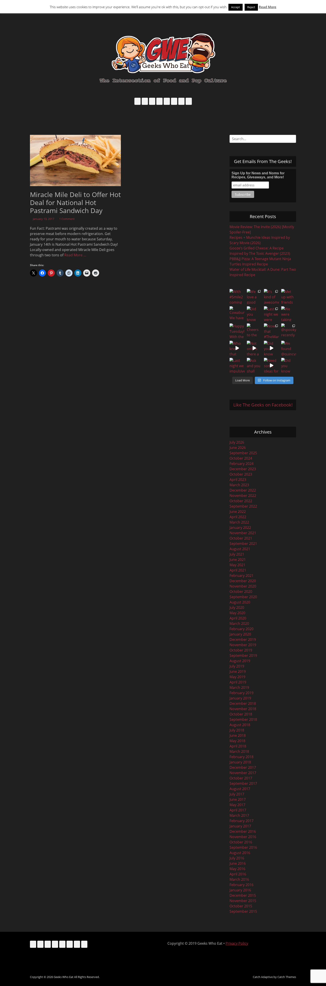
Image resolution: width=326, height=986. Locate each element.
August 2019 (240, 660)
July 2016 (237, 858)
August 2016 (240, 852)
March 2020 (239, 623)
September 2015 (243, 911)
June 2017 (238, 799)
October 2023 (241, 474)
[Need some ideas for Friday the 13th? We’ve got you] (271, 365)
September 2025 (243, 452)
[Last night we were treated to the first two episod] (271, 313)
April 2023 (238, 479)
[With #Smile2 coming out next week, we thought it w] (237, 296)
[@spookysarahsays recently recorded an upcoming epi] (288, 331)
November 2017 (243, 772)
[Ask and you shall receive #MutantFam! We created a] (254, 365)
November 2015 (243, 900)
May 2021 (237, 564)
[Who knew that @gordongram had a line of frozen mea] (237, 348)
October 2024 (241, 458)
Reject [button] (251, 7)
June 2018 (238, 735)
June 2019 (238, 671)
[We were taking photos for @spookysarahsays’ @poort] (288, 313)
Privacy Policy (237, 943)
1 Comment (67, 219)
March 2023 (239, 484)
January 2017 (240, 826)
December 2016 (243, 831)
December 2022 (243, 490)
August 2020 (240, 602)
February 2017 (241, 820)
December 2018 (243, 703)
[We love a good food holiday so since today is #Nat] (254, 296)
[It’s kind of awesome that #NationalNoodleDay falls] (271, 296)
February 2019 (241, 692)
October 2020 (241, 591)
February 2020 (241, 628)
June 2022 (238, 511)
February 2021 (241, 575)
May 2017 (237, 804)
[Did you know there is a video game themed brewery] (271, 348)
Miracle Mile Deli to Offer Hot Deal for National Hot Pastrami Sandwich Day (75, 202)
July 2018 (237, 730)
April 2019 (238, 682)
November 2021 (243, 532)
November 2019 (243, 644)
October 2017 (241, 778)
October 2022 (241, 500)
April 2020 (238, 618)
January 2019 (240, 698)
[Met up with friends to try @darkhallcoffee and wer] (288, 296)
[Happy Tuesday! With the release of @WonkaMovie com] (237, 331)
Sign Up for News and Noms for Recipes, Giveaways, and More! (258, 175)
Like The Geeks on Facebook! (263, 405)
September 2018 (243, 719)
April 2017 (238, 810)
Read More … (75, 255)
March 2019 (239, 687)
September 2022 (243, 506)
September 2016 (243, 847)
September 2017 (243, 783)
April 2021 (238, 570)
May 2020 (237, 612)
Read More (267, 7)
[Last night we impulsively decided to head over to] (237, 365)
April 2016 (238, 874)
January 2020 (240, 634)
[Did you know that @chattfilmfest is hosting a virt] (288, 365)
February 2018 (241, 756)
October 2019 (241, 650)
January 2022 (240, 527)
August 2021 (240, 548)
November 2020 (243, 586)
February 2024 (241, 463)
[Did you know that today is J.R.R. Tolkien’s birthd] (254, 313)
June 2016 (238, 863)
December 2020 (243, 580)
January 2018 (240, 762)
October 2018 (241, 714)
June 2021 (238, 559)
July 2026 (237, 442)
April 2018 (238, 746)
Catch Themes (286, 977)
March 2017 (239, 815)
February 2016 (241, 884)
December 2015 (243, 895)
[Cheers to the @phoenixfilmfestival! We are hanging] (254, 331)
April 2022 (238, 516)
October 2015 (241, 906)
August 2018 (240, 724)
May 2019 (237, 676)
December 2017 (243, 767)
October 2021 (241, 538)
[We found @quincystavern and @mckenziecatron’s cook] (288, 348)
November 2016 (243, 836)
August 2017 (240, 788)
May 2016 (237, 868)
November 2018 (243, 708)
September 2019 (243, 655)
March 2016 (239, 879)
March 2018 (239, 751)
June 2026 (238, 447)
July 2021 (237, 554)
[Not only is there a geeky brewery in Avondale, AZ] (254, 348)
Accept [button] (235, 7)
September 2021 (243, 543)
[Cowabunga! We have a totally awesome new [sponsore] (237, 313)
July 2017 (237, 794)
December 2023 (243, 468)
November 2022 (243, 495)
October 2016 (241, 842)
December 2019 (243, 639)
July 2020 (237, 607)
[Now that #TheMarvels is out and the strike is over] (271, 331)
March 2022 (239, 522)
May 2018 (237, 740)
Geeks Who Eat (63, 977)
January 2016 (240, 890)
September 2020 (243, 596)
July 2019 (237, 666)
